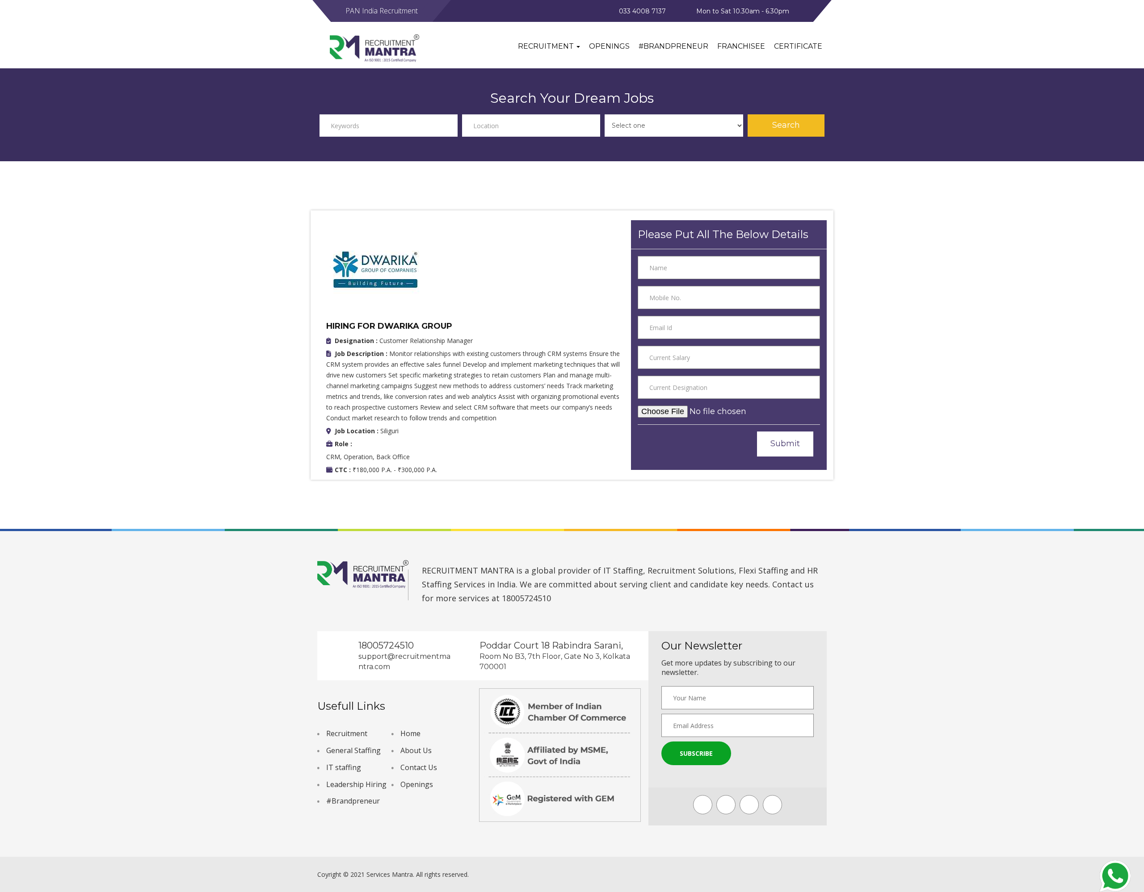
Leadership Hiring (356, 784)
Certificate (798, 46)
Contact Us (418, 767)
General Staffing (353, 750)
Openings (609, 46)
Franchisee (741, 46)
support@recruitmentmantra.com (404, 661)
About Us (416, 750)
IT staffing (343, 767)
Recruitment (346, 733)
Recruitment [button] (547, 46)
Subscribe (696, 753)
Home (410, 733)
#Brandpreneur (673, 46)
